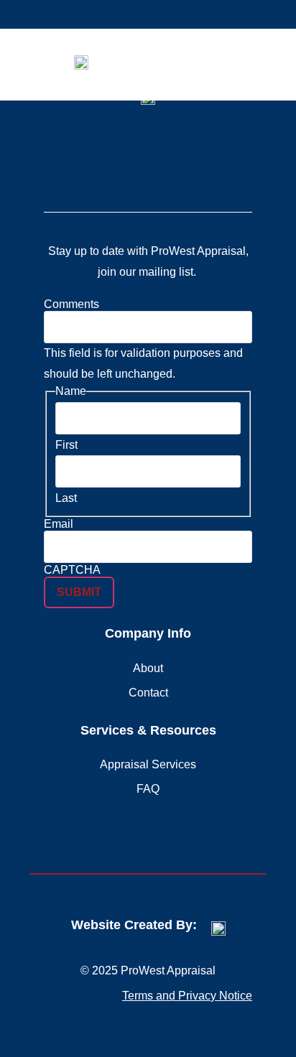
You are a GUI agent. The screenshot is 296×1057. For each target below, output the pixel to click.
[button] (245, 62)
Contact (148, 692)
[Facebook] (165, 160)
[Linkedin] (131, 160)
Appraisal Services (148, 764)
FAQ (148, 789)
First (66, 445)
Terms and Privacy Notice (187, 996)
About (148, 668)
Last (66, 498)
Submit (79, 592)
